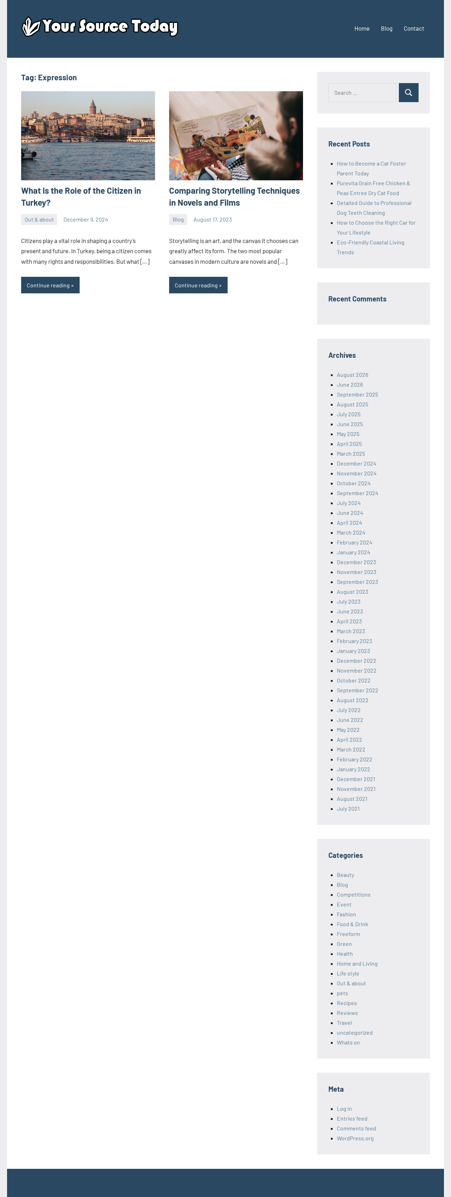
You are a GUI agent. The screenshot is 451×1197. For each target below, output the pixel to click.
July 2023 (348, 601)
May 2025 (348, 433)
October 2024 (354, 483)
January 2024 (353, 552)
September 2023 (357, 581)
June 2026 (350, 384)
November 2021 (356, 788)
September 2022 (357, 690)
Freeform (348, 933)
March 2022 (351, 749)
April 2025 (349, 443)
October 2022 (354, 680)
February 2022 (354, 759)
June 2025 (350, 423)
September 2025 (357, 394)
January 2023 (353, 650)
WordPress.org (355, 1138)
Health (345, 953)
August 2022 (353, 700)
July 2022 (349, 709)
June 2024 (350, 512)
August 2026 (352, 374)
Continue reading (48, 285)
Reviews (347, 1012)
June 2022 (350, 719)
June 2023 (350, 611)
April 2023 (349, 621)
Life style (348, 973)
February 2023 (354, 640)
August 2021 (352, 798)
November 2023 (356, 571)
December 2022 (356, 660)
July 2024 (349, 502)
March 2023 (351, 631)
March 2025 (351, 453)
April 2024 (349, 522)
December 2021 (356, 778)
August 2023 (352, 591)
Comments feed (356, 1128)
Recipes (347, 1002)
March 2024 (351, 532)
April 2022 (349, 739)
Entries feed (352, 1118)
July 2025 (348, 414)
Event (344, 904)
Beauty (345, 874)
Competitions (354, 894)
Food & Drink (352, 924)
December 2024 (356, 463)
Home (362, 28)
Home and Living (357, 963)
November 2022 (357, 670)
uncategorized (355, 1032)
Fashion (346, 914)
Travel (344, 1022)
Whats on (348, 1042)
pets (342, 993)
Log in (344, 1108)
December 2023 (356, 562)
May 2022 (348, 729)
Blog (387, 28)
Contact (414, 28)
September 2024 (357, 493)
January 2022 (353, 769)
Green (344, 943)
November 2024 (357, 473)
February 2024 (354, 542)
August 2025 (352, 404)
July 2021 (348, 808)
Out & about (39, 219)
